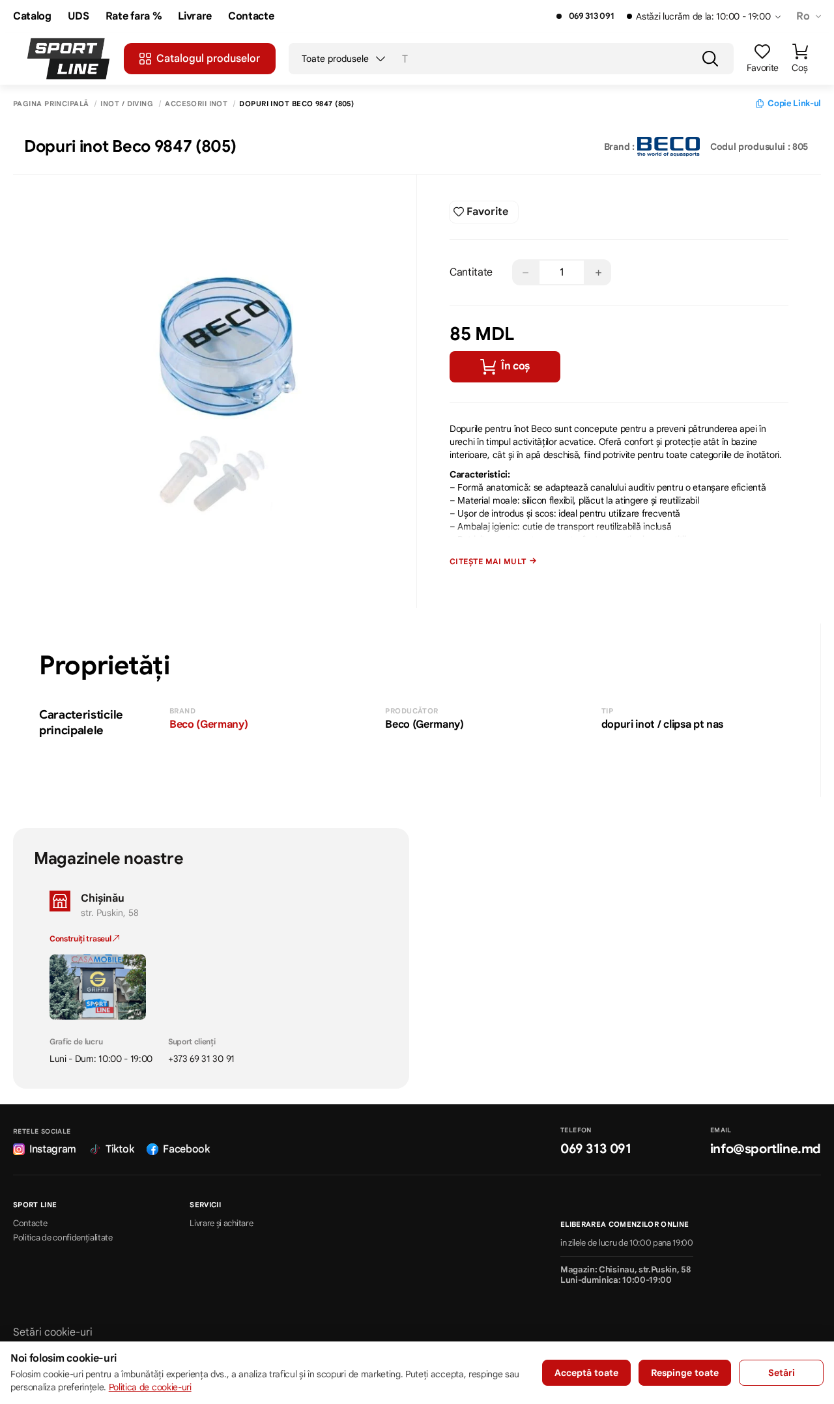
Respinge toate (685, 1373)
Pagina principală (51, 103)
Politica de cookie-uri (150, 1387)
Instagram (52, 1149)
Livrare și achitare (221, 1223)
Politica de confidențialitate (63, 1238)
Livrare (195, 16)
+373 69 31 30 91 (201, 1059)
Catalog (32, 16)
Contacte (251, 16)
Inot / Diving (126, 103)
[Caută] (710, 58)
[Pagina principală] (68, 58)
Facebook (186, 1149)
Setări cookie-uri (53, 1332)
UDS (78, 16)
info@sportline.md (765, 1149)
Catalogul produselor (208, 58)
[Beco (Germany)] (668, 146)
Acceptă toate (586, 1373)
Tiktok (120, 1149)
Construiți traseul (81, 938)
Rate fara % (134, 16)
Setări (781, 1373)
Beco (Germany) (208, 724)
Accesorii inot (196, 103)
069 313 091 (591, 16)
